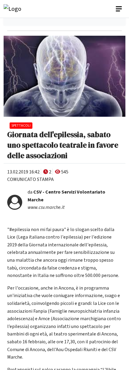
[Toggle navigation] (119, 9)
